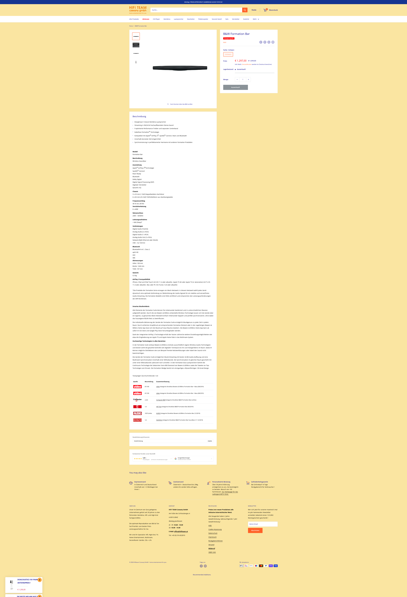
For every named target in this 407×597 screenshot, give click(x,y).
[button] (40, 580)
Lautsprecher (178, 19)
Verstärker (235, 19)
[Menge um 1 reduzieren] (237, 79)
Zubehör (246, 19)
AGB (210, 526)
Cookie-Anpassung (215, 529)
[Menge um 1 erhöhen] (248, 79)
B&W (224, 42)
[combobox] (196, 10)
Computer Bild (160, 400)
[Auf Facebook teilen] (260, 42)
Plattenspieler (203, 19)
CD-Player (156, 19)
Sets (226, 19)
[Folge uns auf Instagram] (205, 566)
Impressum (212, 537)
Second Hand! (217, 19)
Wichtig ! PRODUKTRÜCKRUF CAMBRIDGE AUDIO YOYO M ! (203, 2)
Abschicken (255, 530)
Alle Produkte (134, 19)
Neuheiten (191, 19)
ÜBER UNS (212, 552)
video (158, 386)
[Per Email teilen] (272, 42)
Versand (211, 545)
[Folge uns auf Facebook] (201, 566)
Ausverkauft (235, 87)
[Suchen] (244, 10)
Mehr (255, 19)
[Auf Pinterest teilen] (264, 42)
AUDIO (158, 413)
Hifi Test (158, 407)
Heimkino (167, 19)
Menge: (226, 79)
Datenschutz (212, 533)
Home (131, 26)
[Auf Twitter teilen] (268, 42)
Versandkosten (247, 64)
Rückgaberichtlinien (215, 541)
